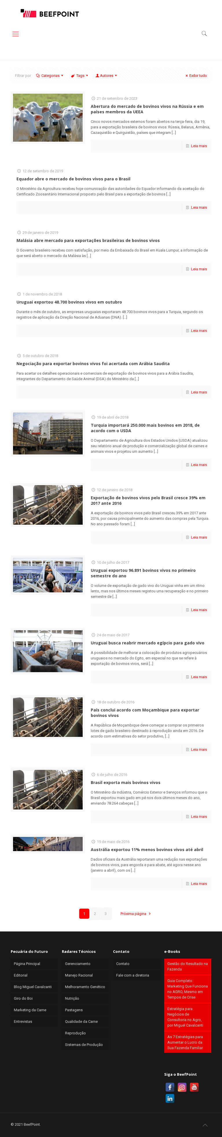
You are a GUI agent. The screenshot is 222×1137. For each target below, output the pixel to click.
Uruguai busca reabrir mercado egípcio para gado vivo (147, 643)
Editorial (20, 975)
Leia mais (199, 146)
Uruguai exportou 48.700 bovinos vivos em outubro (69, 302)
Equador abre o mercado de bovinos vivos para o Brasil (73, 179)
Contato (123, 964)
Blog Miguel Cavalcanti (33, 987)
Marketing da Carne (30, 1010)
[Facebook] (170, 1087)
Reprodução (75, 1033)
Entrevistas (23, 1021)
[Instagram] (182, 1087)
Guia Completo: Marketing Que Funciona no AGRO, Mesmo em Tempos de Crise (187, 989)
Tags (80, 75)
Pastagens (74, 1010)
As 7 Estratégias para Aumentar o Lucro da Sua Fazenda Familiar (185, 1042)
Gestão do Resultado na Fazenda (187, 966)
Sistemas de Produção (84, 1044)
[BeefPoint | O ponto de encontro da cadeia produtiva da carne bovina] (49, 13)
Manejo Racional (79, 975)
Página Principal (27, 964)
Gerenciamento (77, 964)
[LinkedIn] (170, 1098)
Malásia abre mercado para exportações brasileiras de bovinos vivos (88, 240)
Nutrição (72, 998)
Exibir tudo (198, 75)
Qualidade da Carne (81, 1021)
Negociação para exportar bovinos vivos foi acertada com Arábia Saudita (93, 363)
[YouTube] (194, 1087)
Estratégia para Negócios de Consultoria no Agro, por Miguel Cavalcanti (185, 1017)
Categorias (50, 75)
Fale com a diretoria (132, 975)
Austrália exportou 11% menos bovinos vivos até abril (147, 849)
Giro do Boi (23, 998)
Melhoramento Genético (85, 987)
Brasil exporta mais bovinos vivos (125, 782)
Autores (106, 75)
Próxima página (134, 914)
